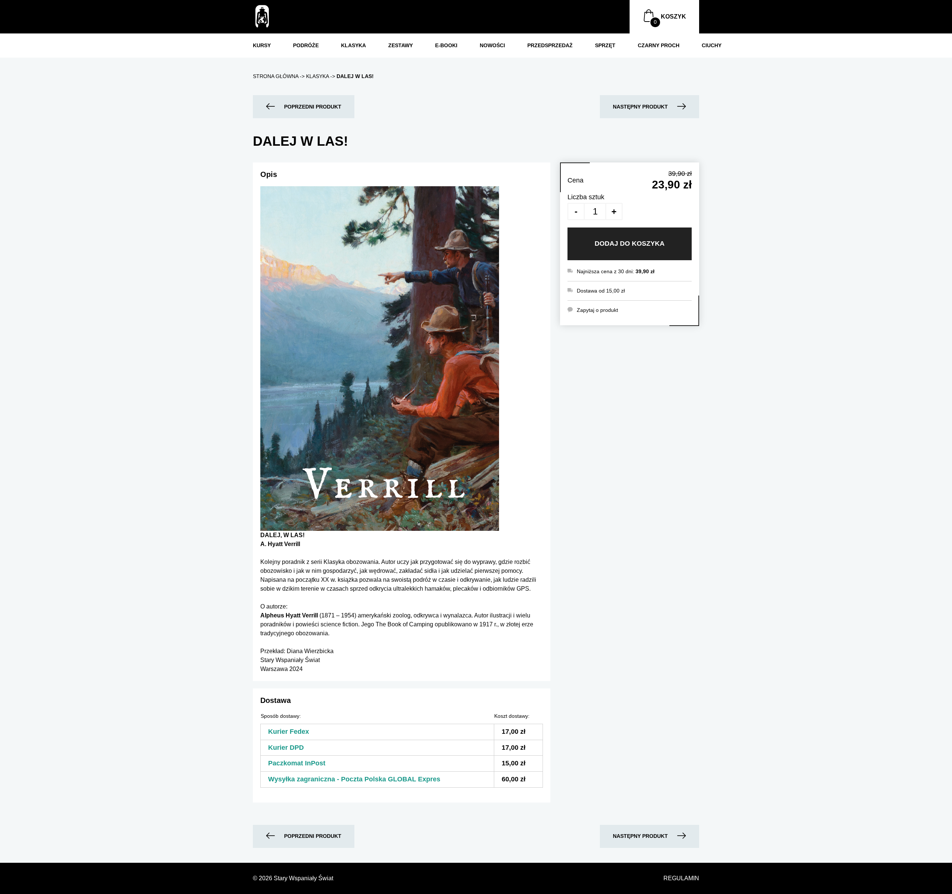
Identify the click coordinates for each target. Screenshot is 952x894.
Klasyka (353, 45)
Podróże (306, 45)
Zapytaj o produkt (597, 310)
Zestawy (400, 45)
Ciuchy (711, 45)
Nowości (492, 45)
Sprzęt (605, 45)
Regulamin (681, 878)
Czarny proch (658, 45)
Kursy (262, 45)
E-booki (446, 45)
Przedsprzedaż (550, 45)
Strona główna (275, 76)
